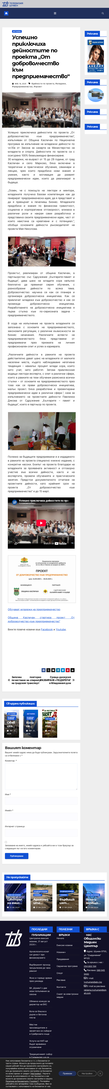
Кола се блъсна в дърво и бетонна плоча (38, 1014)
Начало (60, 938)
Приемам (67, 1073)
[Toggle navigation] (55, 13)
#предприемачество (22, 86)
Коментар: (11, 760)
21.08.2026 (15, 907)
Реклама (61, 980)
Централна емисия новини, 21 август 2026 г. (39, 941)
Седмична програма (67, 966)
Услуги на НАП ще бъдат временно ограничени (38, 1044)
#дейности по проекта (43, 83)
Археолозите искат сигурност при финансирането (39, 954)
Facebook (47, 629)
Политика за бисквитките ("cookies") (22, 1081)
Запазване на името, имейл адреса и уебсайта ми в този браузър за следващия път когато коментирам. (39, 847)
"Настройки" (35, 1073)
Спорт (60, 973)
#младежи (60, 83)
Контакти (61, 987)
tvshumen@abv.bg (93, 982)
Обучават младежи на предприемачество (34, 609)
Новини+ (37, 895)
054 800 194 (90, 966)
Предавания (63, 959)
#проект (38, 86)
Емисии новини (14, 895)
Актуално (17, 31)
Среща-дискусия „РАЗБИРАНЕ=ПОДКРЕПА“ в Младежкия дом (59, 680)
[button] (103, 13)
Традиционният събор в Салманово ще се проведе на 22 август (40, 1057)
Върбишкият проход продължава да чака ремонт (40, 967)
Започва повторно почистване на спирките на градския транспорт (26, 680)
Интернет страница (15, 826)
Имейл (9, 810)
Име (8, 794)
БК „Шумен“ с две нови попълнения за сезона (39, 991)
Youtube (61, 629)
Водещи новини (11, 718)
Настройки (87, 1073)
